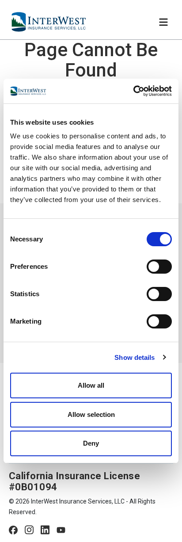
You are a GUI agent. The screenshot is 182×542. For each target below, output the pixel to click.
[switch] (159, 267)
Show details (134, 357)
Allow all (91, 385)
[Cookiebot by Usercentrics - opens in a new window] (133, 91)
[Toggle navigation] (163, 22)
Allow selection (91, 414)
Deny (91, 443)
